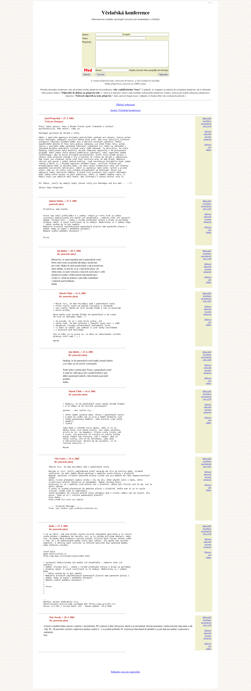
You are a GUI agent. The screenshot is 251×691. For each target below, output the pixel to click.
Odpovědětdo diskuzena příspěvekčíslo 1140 (206, 254)
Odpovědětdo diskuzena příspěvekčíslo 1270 (206, 395)
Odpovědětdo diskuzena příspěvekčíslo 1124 (206, 205)
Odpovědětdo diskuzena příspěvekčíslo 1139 (206, 621)
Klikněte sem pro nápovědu (125, 671)
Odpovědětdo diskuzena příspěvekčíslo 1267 (206, 297)
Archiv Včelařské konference (125, 110)
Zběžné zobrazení (125, 104)
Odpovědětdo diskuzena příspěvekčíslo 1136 (206, 530)
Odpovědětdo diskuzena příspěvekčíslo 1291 (206, 462)
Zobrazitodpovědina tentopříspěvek (207, 135)
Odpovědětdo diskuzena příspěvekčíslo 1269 (206, 356)
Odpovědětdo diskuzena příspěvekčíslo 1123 (206, 122)
